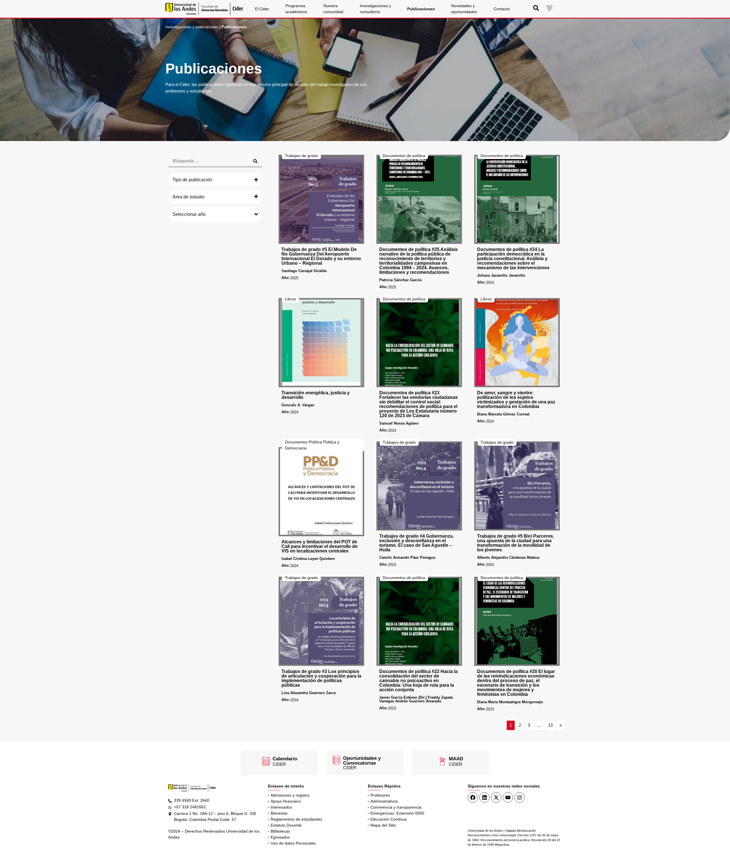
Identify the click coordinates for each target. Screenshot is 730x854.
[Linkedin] (484, 797)
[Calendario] (266, 761)
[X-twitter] (496, 797)
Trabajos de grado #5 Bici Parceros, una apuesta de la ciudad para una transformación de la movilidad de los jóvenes (515, 543)
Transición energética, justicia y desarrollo (315, 395)
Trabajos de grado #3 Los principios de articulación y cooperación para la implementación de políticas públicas (321, 678)
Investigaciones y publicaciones (191, 27)
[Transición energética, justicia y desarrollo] (321, 342)
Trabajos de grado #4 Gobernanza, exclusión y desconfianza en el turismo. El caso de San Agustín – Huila (416, 543)
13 (550, 725)
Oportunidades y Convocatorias (362, 760)
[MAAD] (442, 761)
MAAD (456, 758)
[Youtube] (508, 797)
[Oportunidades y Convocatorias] (336, 760)
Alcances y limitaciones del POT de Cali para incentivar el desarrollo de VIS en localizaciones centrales (319, 546)
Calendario (285, 758)
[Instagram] (519, 797)
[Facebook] (473, 797)
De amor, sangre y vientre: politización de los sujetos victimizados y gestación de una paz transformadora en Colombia (516, 399)
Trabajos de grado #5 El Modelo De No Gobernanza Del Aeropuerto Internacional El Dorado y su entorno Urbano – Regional (321, 256)
